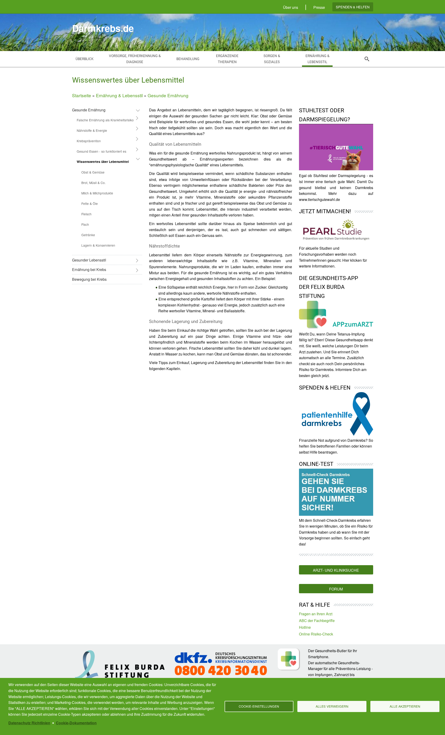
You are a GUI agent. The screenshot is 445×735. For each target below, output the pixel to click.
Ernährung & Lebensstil (119, 95)
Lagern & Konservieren (98, 245)
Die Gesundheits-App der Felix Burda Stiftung (328, 287)
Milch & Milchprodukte (97, 193)
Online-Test (316, 464)
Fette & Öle (89, 203)
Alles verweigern (332, 706)
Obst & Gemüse (93, 172)
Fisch (85, 224)
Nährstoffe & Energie (92, 130)
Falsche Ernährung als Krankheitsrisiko (105, 120)
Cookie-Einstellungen (259, 706)
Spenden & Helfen (352, 6)
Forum (336, 589)
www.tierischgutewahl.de (319, 199)
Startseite (81, 95)
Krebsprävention (89, 141)
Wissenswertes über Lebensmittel (103, 161)
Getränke (88, 234)
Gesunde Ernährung (168, 95)
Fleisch (86, 214)
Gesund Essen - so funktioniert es (101, 151)
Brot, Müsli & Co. (93, 182)
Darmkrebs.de (103, 28)
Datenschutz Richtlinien (29, 722)
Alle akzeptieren (405, 706)
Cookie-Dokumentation (76, 722)
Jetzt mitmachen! (325, 211)
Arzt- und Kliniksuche (336, 570)
